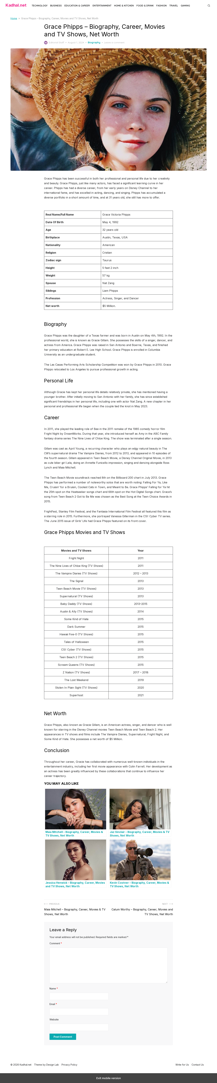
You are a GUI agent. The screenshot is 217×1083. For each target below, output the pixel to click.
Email (53, 1004)
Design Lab (52, 1064)
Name (54, 988)
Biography (94, 42)
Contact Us (198, 1064)
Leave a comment (114, 42)
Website (54, 1019)
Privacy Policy (69, 1064)
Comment (56, 943)
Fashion (161, 5)
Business (56, 5)
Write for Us (182, 1064)
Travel (173, 5)
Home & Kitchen (124, 5)
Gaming (185, 5)
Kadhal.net (15, 5)
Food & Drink (145, 5)
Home (14, 18)
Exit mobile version (108, 1078)
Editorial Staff (56, 42)
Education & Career (77, 5)
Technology (39, 5)
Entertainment (102, 5)
